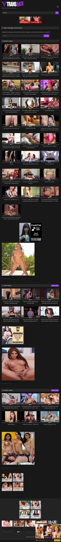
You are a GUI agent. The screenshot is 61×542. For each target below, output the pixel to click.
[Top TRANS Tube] (30, 4)
